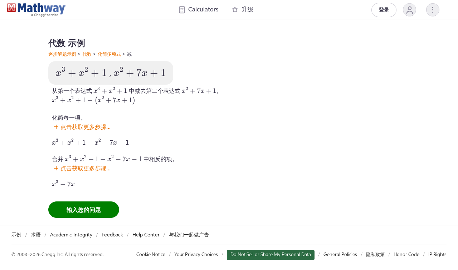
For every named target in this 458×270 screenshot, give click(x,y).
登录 (384, 10)
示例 (16, 235)
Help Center (146, 235)
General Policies (340, 254)
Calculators (203, 10)
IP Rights (437, 254)
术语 (36, 235)
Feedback (112, 235)
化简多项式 (109, 54)
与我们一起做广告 (189, 235)
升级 (248, 10)
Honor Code (406, 254)
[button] (409, 9)
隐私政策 (375, 254)
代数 (87, 54)
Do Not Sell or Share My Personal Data (270, 254)
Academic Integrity (71, 235)
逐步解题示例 (62, 54)
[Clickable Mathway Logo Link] (36, 10)
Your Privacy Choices (196, 254)
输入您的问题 (84, 210)
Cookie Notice (150, 254)
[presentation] (81, 72)
